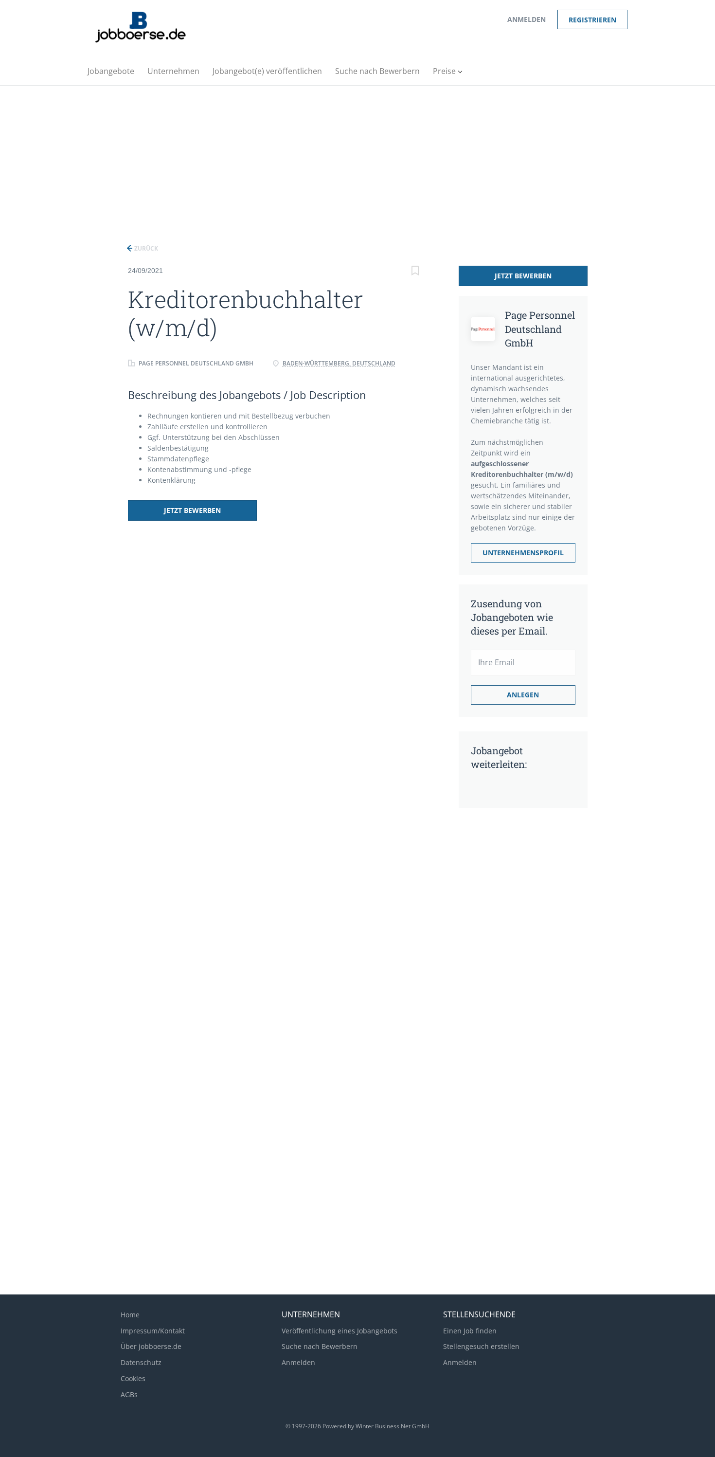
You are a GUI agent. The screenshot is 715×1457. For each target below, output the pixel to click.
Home (130, 1314)
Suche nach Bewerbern (320, 1346)
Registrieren (592, 19)
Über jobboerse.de (151, 1346)
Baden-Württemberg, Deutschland (339, 363)
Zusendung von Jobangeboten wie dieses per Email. (512, 617)
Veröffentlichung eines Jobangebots (339, 1330)
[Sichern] (415, 272)
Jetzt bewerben (192, 510)
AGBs (129, 1394)
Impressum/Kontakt (153, 1330)
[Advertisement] (357, 159)
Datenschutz (141, 1362)
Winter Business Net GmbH (392, 1426)
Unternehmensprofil (523, 552)
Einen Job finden (470, 1330)
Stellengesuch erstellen (481, 1346)
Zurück (145, 248)
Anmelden (526, 19)
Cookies (133, 1378)
